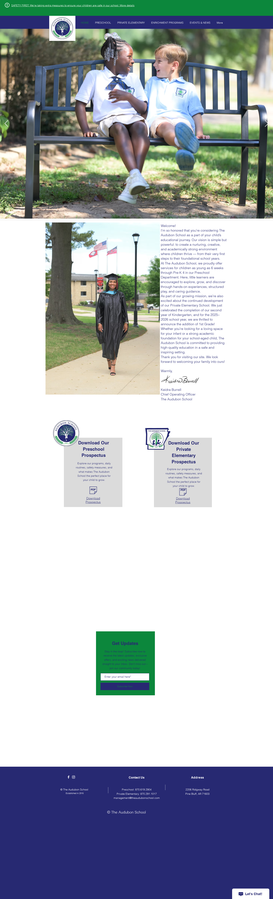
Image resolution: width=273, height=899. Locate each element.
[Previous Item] (6, 123)
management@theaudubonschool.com (137, 798)
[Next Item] (266, 123)
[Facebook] (68, 777)
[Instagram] (74, 777)
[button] (72, 5)
